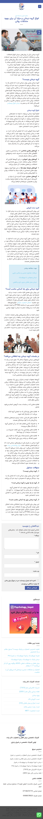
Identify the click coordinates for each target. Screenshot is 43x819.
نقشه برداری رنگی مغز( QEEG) (32, 773)
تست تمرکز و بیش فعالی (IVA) (29, 703)
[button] (39, 6)
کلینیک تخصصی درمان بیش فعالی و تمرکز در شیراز (26, 759)
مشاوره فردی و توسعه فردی (21, 16)
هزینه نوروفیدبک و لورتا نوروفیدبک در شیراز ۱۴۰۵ (24, 655)
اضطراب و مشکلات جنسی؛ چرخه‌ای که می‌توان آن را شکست (23, 671)
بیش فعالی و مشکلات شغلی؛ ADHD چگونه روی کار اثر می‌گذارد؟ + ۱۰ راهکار (22, 664)
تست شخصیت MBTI (32, 711)
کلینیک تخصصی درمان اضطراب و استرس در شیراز (26, 755)
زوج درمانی (36, 695)
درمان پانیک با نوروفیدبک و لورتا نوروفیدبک (25, 659)
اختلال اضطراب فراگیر (24, 302)
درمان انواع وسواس (13, 103)
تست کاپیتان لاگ (34, 699)
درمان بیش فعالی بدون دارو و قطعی (25, 282)
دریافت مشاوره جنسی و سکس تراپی (24, 273)
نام (37, 553)
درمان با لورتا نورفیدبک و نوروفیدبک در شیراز (28, 762)
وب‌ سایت (36, 571)
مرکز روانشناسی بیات (14, 445)
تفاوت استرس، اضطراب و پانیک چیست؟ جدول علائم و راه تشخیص (22, 650)
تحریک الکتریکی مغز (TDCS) (30, 688)
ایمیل (36, 562)
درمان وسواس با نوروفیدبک (28, 277)
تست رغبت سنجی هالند (32, 707)
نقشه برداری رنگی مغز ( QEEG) (29, 691)
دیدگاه (36, 536)
